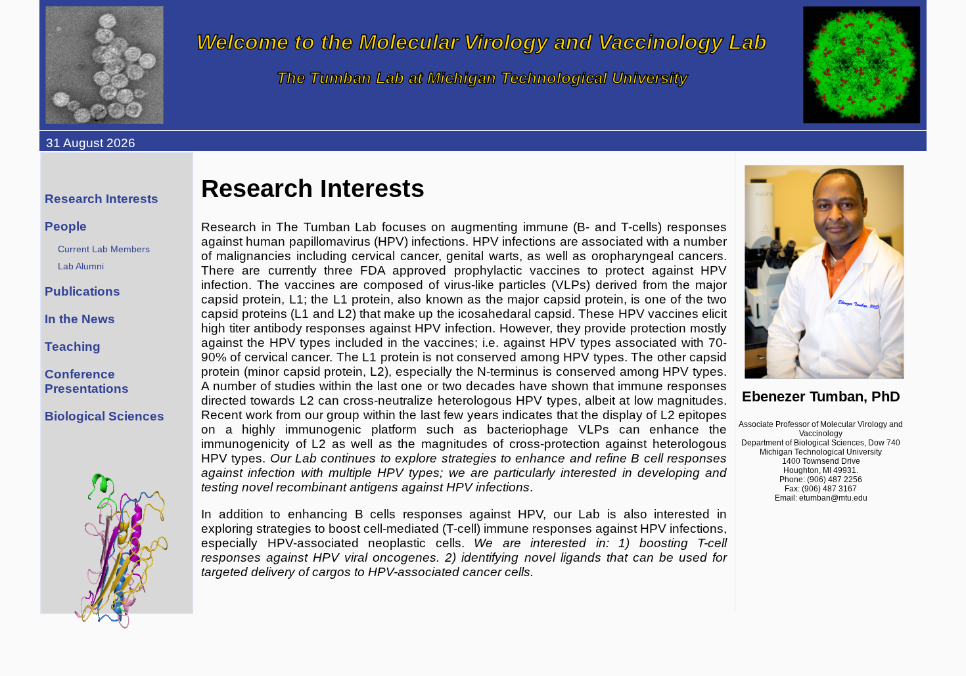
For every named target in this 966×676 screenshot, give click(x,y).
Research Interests (101, 199)
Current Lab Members (104, 249)
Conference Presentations (87, 381)
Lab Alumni (81, 266)
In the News (80, 319)
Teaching (73, 346)
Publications (82, 291)
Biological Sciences (104, 416)
